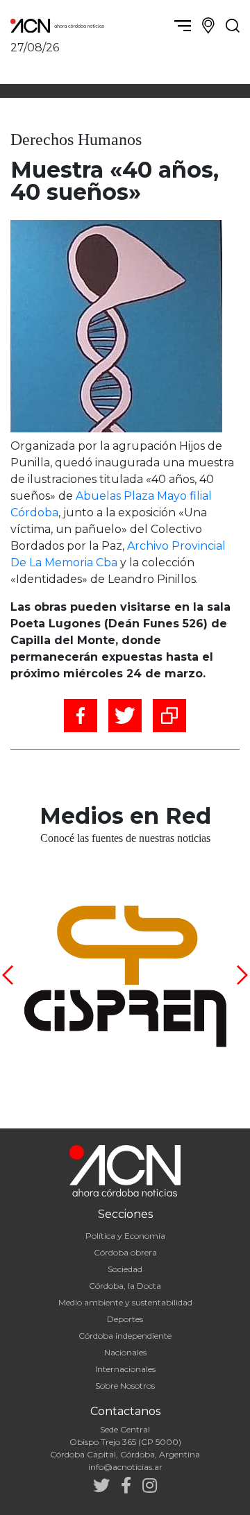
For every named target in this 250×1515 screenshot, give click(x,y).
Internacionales (125, 1369)
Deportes (125, 1319)
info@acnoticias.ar (125, 1467)
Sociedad (125, 1269)
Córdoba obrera (125, 1252)
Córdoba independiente (125, 1335)
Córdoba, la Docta (125, 1285)
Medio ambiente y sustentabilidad (125, 1302)
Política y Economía (125, 1235)
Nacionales (125, 1352)
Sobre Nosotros (125, 1385)
